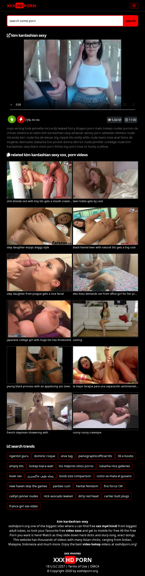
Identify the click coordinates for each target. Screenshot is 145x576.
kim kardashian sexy (72, 521)
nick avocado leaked (58, 496)
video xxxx (74, 530)
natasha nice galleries (114, 466)
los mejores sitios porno (76, 466)
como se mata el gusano (114, 476)
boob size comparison (75, 476)
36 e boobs (125, 456)
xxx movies (72, 553)
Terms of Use (77, 566)
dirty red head (88, 496)
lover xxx (15, 476)
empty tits (16, 466)
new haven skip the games (28, 486)
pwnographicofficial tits (95, 456)
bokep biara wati (41, 466)
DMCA (94, 566)
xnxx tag (67, 456)
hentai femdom (87, 486)
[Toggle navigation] (134, 6)
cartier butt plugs (116, 496)
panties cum (61, 486)
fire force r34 (113, 486)
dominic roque (44, 456)
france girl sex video (23, 506)
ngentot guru (19, 456)
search (131, 21)
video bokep (92, 544)
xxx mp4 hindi (106, 526)
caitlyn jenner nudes (23, 496)
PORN (21, 5)
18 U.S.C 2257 (55, 566)
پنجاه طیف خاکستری (40, 476)
